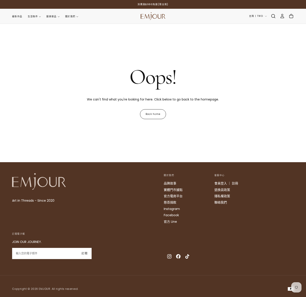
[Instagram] (169, 256)
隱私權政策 (222, 196)
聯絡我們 (220, 202)
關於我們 (70, 16)
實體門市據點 (173, 190)
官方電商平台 (173, 196)
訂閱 (85, 253)
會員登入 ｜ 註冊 (226, 183)
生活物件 (33, 16)
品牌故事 (170, 183)
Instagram (172, 209)
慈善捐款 (170, 202)
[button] (273, 16)
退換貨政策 (222, 190)
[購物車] (291, 16)
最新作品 (17, 16)
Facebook (171, 215)
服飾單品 (51, 16)
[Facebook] (178, 256)
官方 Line (170, 221)
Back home (153, 114)
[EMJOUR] (39, 181)
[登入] (282, 16)
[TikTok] (187, 256)
